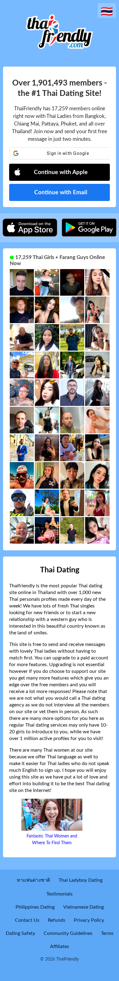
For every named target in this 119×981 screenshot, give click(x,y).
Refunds (56, 920)
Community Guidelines (68, 933)
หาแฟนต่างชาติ (33, 880)
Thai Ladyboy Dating (81, 880)
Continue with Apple (61, 172)
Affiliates (59, 946)
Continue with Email (60, 192)
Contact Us (27, 920)
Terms (107, 933)
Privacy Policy (89, 920)
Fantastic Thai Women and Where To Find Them (52, 839)
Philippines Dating (35, 907)
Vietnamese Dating (83, 907)
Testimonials (59, 894)
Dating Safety (20, 933)
